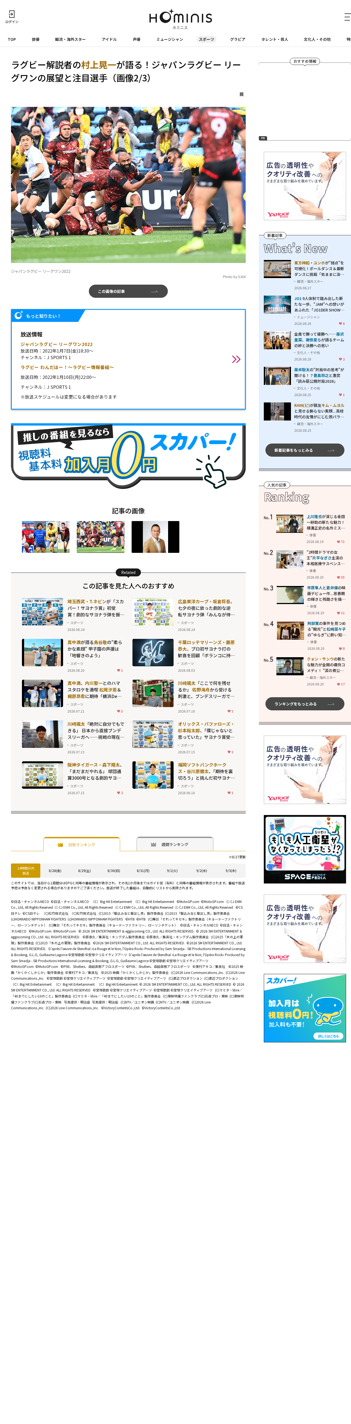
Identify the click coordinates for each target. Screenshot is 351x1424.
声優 (136, 39)
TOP (12, 39)
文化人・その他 (317, 39)
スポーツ (206, 39)
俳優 (35, 39)
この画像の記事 (111, 291)
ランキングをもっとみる (295, 704)
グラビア (237, 39)
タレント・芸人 (274, 39)
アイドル (109, 39)
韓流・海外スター (70, 39)
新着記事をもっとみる (293, 450)
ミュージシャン (169, 39)
